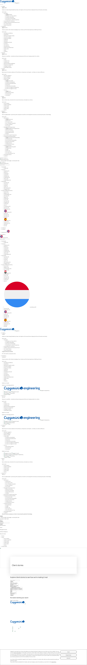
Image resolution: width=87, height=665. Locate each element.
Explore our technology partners (8, 385)
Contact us (16, 642)
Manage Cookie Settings (17, 652)
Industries (5, 27)
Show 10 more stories (14, 600)
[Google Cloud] (13, 593)
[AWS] (13, 592)
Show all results (3, 533)
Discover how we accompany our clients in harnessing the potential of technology (17, 513)
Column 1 (13, 633)
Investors (13, 611)
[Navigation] (2, 4)
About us (5, 112)
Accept (68, 651)
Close (1, 521)
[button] (6, 232)
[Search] (0, 4)
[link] (9, 2)
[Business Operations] (14, 586)
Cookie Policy (53, 661)
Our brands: (12, 625)
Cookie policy (14, 617)
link (2, 7)
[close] (1, 4)
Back (7, 14)
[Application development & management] (16, 589)
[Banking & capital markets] (14, 585)
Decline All (68, 658)
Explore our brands (5, 383)
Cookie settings (14, 616)
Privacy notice (16, 649)
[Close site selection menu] (5, 162)
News (5, 97)
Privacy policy (14, 613)
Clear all (12, 595)
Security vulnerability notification (17, 615)
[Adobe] (13, 591)
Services (5, 54)
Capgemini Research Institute (7, 351)
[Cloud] (16, 590)
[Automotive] (14, 584)
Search (1, 516)
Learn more (4, 11)
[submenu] (5, 425)
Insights (5, 7)
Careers (5, 70)
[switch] (0, 160)
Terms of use (14, 612)
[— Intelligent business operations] (16, 587)
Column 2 (13, 645)
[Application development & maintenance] (16, 588)
